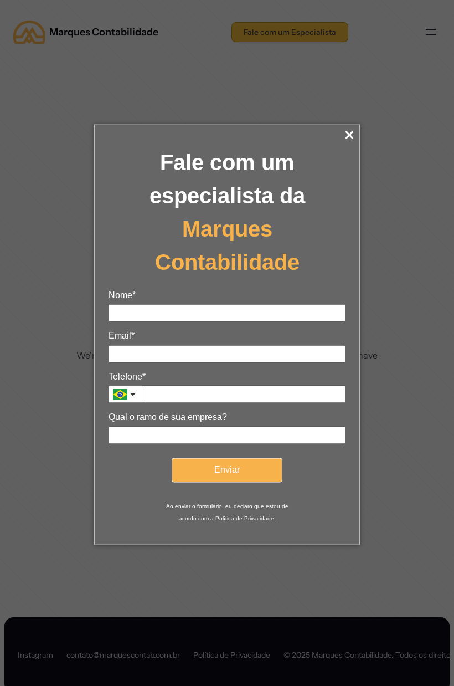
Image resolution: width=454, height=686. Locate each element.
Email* (122, 335)
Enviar (227, 469)
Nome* (122, 295)
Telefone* (127, 376)
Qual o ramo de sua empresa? (168, 417)
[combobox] (125, 394)
